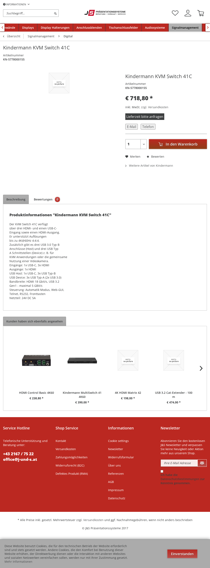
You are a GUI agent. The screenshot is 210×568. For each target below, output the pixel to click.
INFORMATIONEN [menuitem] (16, 4)
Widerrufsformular (121, 457)
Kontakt (61, 441)
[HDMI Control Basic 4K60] (36, 360)
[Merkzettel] (175, 13)
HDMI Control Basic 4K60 (36, 393)
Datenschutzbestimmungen (180, 479)
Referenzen (116, 474)
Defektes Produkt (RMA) (72, 474)
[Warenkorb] (200, 13)
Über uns (114, 465)
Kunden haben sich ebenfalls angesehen (34, 321)
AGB (111, 482)
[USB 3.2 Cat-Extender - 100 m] (173, 360)
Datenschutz (116, 498)
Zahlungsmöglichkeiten (72, 457)
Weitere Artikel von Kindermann (150, 165)
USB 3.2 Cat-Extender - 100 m (173, 395)
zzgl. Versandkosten (154, 107)
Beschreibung (15, 199)
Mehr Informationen (18, 561)
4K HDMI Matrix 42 (128, 393)
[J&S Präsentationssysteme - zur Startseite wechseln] (105, 13)
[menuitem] (42, 13)
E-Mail (131, 126)
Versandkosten (66, 449)
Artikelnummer (13, 55)
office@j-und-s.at (20, 459)
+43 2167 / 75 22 (18, 453)
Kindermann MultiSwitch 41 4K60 (82, 395)
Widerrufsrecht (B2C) (70, 465)
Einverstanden (182, 554)
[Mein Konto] (187, 13)
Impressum (116, 490)
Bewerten (157, 156)
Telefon (148, 126)
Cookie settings (118, 441)
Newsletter (115, 449)
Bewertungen (46, 199)
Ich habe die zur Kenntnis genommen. (183, 479)
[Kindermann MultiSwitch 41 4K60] (82, 360)
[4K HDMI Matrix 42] (128, 360)
